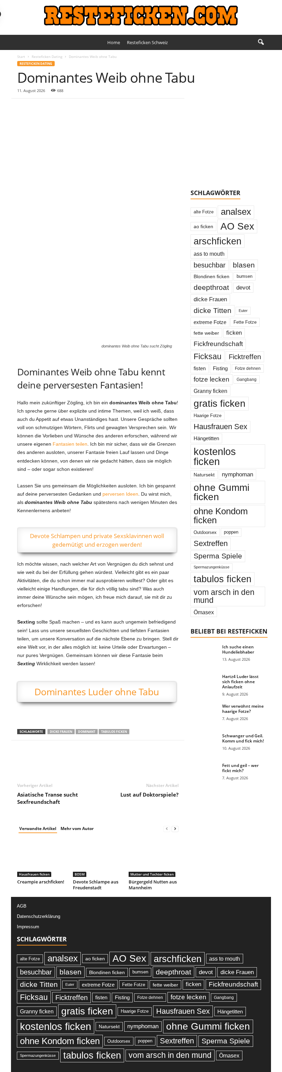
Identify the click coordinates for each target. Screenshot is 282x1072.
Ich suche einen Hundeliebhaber (238, 649)
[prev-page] (166, 828)
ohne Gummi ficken (221, 492)
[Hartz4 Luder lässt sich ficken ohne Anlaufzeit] (204, 684)
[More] (87, 109)
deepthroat (211, 287)
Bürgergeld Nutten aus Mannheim (153, 885)
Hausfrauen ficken (34, 874)
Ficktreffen (245, 357)
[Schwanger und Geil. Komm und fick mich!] (204, 743)
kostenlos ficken (215, 456)
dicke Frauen (61, 731)
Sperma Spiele (218, 556)
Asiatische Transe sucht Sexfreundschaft (47, 798)
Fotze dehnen (248, 368)
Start (21, 56)
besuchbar (210, 265)
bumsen (244, 276)
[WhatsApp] (71, 109)
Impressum (28, 926)
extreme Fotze (210, 322)
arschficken (217, 241)
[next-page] (175, 828)
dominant (86, 731)
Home (113, 42)
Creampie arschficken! (40, 882)
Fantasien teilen (70, 444)
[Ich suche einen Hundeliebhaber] (204, 654)
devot (243, 287)
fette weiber (206, 333)
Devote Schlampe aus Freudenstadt (95, 885)
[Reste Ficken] (141, 15)
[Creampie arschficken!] (42, 858)
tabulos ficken (114, 731)
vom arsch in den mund (224, 596)
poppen (231, 532)
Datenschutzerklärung (38, 916)
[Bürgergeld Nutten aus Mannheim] (153, 858)
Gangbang (247, 379)
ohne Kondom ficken (221, 515)
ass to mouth (209, 254)
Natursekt (204, 474)
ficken (234, 333)
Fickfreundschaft (218, 343)
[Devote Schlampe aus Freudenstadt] (98, 858)
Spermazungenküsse (211, 567)
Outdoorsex (205, 532)
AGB (21, 906)
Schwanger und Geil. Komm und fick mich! (243, 738)
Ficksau (207, 356)
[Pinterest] (56, 109)
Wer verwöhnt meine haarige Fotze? (243, 708)
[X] (40, 109)
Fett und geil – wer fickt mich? (240, 767)
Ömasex (204, 612)
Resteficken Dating (47, 56)
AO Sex (237, 226)
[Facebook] (24, 109)
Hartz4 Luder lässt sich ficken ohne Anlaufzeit (240, 682)
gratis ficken (220, 403)
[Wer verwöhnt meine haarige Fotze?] (204, 714)
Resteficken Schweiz (147, 42)
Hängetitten (206, 438)
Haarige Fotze (207, 415)
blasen (244, 265)
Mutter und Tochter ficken (152, 874)
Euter (243, 311)
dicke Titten (212, 310)
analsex (236, 211)
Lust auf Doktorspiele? (149, 794)
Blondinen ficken (211, 276)
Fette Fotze (245, 322)
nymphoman (237, 474)
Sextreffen (211, 543)
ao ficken (203, 226)
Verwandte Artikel (37, 828)
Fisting (220, 368)
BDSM (80, 874)
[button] (260, 42)
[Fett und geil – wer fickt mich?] (204, 773)
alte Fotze (204, 211)
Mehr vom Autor (77, 828)
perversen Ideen (120, 494)
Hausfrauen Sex (220, 426)
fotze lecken (211, 379)
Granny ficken (210, 391)
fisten (200, 368)
